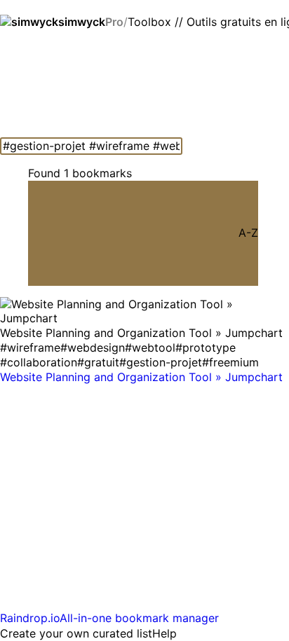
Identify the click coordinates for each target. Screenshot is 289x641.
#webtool (150, 347)
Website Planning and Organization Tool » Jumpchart (141, 377)
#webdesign (92, 347)
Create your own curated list (76, 633)
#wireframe (30, 347)
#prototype (205, 347)
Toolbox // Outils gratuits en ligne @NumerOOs (208, 22)
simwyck (90, 22)
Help (164, 633)
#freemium (230, 362)
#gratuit (98, 362)
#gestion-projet (160, 362)
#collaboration (38, 362)
